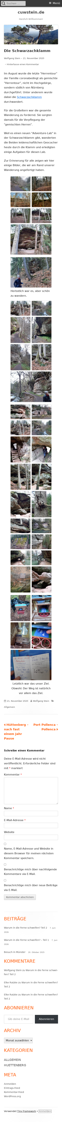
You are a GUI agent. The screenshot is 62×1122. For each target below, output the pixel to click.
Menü (56, 3)
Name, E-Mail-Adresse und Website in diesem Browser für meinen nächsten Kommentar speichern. (29, 853)
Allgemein (9, 707)
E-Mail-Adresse (15, 820)
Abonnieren (46, 1019)
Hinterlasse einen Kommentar (23, 64)
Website (9, 832)
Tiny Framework (26, 1111)
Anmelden (10, 1084)
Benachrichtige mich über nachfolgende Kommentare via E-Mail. (30, 872)
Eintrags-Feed (12, 1088)
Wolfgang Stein (12, 58)
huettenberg (15, 1065)
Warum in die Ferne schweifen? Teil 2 (25, 927)
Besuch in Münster (14, 952)
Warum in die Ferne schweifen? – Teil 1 (26, 940)
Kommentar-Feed (14, 1092)
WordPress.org (12, 1096)
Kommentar (13, 774)
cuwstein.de (31, 12)
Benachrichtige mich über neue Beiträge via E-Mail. (31, 888)
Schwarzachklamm (29, 97)
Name (9, 808)
